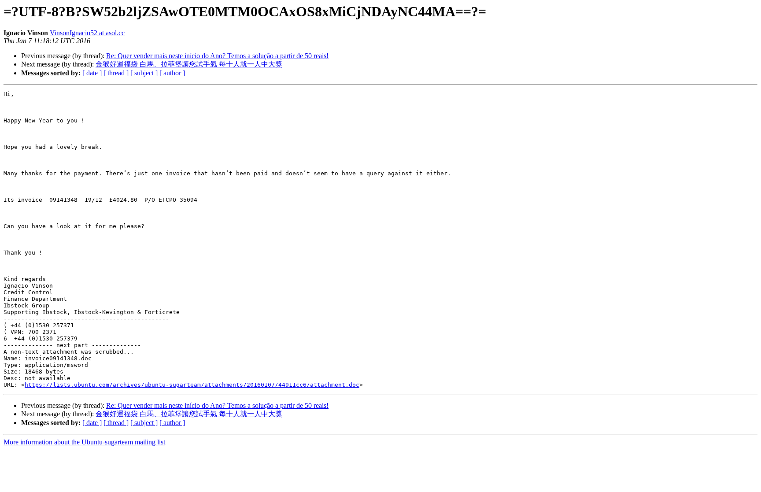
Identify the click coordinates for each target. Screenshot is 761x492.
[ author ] (172, 73)
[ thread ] (116, 73)
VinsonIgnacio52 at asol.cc (87, 33)
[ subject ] (144, 73)
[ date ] (92, 73)
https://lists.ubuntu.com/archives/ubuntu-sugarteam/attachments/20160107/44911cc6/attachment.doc (192, 384)
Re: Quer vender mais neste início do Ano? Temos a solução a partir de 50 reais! (217, 55)
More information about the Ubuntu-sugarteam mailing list (84, 442)
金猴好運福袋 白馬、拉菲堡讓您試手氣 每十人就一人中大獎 (189, 64)
